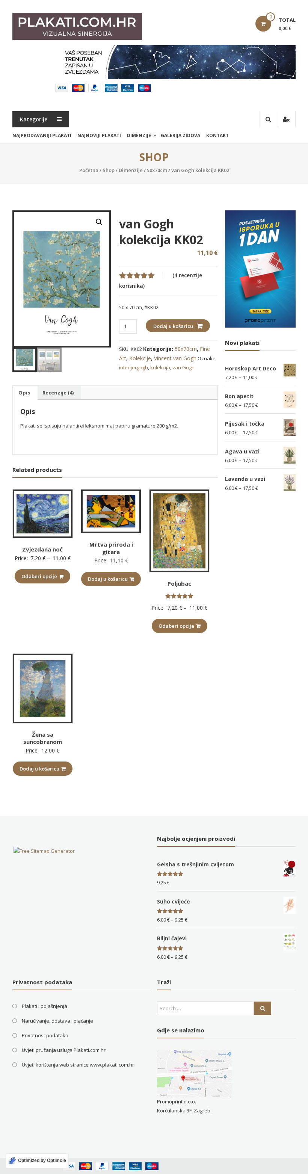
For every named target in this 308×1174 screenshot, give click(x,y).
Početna (88, 170)
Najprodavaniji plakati (41, 135)
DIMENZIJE (139, 135)
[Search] (262, 1008)
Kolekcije (140, 358)
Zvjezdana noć (42, 549)
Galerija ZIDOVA (180, 135)
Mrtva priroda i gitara (111, 548)
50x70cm (157, 170)
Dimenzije (131, 170)
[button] (99, 222)
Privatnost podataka (45, 1035)
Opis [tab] (24, 392)
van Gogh (183, 367)
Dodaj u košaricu (173, 326)
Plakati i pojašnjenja (44, 1006)
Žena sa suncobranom (42, 738)
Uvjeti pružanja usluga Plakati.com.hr (64, 1050)
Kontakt (217, 135)
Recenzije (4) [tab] (58, 392)
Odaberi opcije (39, 576)
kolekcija (160, 367)
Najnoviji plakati (99, 135)
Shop (109, 170)
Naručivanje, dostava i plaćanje (57, 1020)
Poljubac (179, 583)
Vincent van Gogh (175, 358)
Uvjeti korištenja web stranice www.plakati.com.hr (78, 1064)
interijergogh (133, 367)
